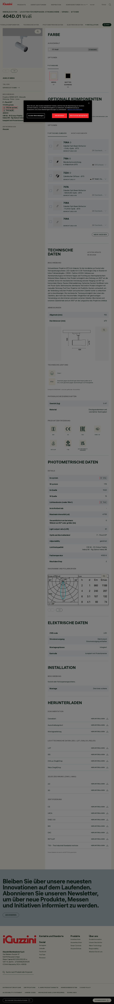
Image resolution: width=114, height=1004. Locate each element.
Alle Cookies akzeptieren (79, 115)
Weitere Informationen (74, 109)
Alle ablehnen (59, 115)
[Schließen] (88, 103)
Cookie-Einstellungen (36, 115)
